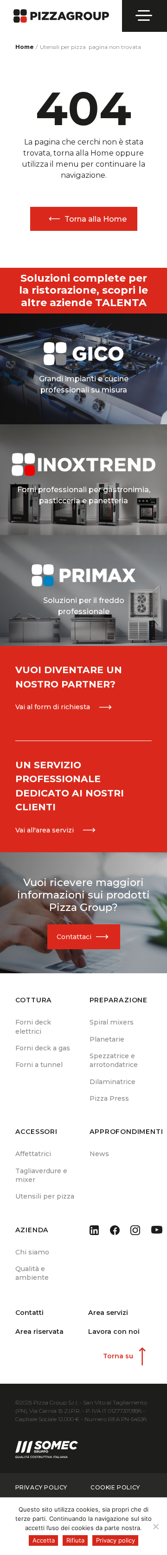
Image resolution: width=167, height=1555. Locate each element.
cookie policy (115, 1487)
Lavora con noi (114, 1331)
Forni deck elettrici (33, 1026)
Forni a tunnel (39, 1065)
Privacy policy (115, 1540)
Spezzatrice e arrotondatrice (114, 1060)
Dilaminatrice (112, 1082)
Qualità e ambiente (32, 1273)
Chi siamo (32, 1252)
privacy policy (41, 1487)
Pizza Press (109, 1098)
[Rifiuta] (155, 1526)
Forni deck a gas (42, 1048)
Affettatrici (33, 1154)
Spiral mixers (112, 1022)
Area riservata (39, 1331)
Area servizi (108, 1312)
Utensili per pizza (44, 1196)
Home (24, 46)
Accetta (43, 1540)
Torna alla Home (95, 218)
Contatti (29, 1312)
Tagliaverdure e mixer (41, 1175)
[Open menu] (144, 15)
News (99, 1154)
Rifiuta (75, 1540)
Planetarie (107, 1039)
